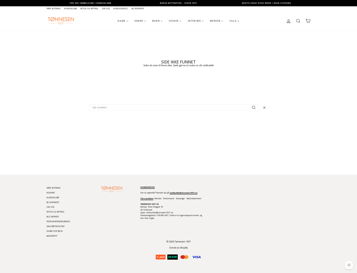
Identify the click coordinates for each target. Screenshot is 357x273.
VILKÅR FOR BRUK (54, 231)
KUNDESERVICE (120, 8)
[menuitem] (123, 21)
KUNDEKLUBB (70, 8)
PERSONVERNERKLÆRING (58, 221)
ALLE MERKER (52, 216)
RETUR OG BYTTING (89, 8)
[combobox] (174, 107)
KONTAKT (50, 192)
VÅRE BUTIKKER (53, 8)
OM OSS (106, 8)
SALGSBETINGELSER (55, 226)
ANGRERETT (51, 236)
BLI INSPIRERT (137, 8)
